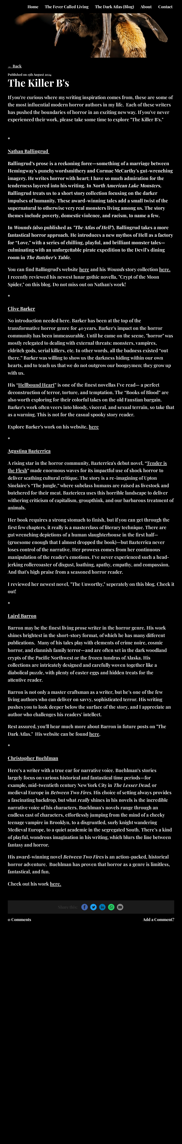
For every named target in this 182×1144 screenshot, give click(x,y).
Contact (165, 6)
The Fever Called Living (67, 6)
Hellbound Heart (36, 384)
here (84, 269)
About (146, 6)
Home (33, 6)
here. (164, 269)
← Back (15, 66)
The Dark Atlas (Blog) (114, 6)
